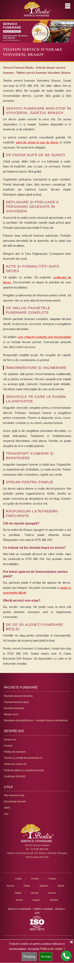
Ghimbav (54, 900)
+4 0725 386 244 (39, 849)
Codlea (18, 878)
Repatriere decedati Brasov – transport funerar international (36, 720)
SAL (6, 814)
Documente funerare (15, 801)
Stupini (18, 893)
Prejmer (52, 878)
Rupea (27, 886)
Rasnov (10, 886)
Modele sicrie (11, 714)
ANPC (7, 807)
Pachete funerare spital (16, 702)
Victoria (19, 900)
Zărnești (34, 893)
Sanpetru (43, 886)
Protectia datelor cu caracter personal (24, 770)
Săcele (61, 886)
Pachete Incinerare (14, 708)
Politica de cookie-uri (15, 764)
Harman (52, 893)
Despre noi (10, 739)
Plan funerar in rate (14, 795)
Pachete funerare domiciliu (18, 696)
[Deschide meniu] (67, 6)
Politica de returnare (15, 751)
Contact (8, 745)
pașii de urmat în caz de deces (37, 142)
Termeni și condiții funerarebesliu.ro (23, 758)
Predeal (35, 878)
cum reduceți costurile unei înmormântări (44, 337)
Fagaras (36, 900)
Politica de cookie (51, 948)
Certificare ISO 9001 (15, 776)
